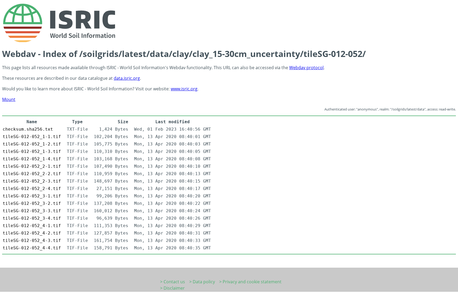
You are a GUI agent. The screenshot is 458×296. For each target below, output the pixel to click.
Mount (8, 99)
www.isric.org (184, 89)
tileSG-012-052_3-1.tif (32, 195)
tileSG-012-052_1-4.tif (32, 158)
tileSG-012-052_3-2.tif (32, 203)
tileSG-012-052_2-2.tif (32, 173)
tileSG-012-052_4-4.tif (32, 247)
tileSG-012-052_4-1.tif (32, 225)
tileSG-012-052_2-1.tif (32, 166)
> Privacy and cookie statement (250, 282)
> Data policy (202, 282)
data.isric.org (127, 78)
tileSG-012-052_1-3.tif (32, 151)
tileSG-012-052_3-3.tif (32, 210)
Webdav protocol (306, 67)
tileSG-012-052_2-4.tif (32, 188)
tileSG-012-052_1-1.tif (32, 136)
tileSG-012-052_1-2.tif (32, 144)
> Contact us (172, 282)
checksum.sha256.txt (28, 129)
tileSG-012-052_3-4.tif (32, 218)
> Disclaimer (172, 288)
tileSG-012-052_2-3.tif (32, 181)
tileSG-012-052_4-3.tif (32, 240)
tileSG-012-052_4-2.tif (32, 233)
